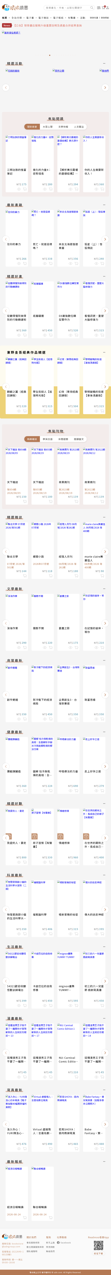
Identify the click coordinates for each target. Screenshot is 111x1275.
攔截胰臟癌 (14, 771)
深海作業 (12, 628)
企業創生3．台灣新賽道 (68, 701)
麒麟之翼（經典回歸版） (16, 393)
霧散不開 (38, 628)
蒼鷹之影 (64, 628)
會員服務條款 (33, 1242)
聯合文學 (12, 556)
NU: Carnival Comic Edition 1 (68, 1061)
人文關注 (79, 126)
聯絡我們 (50, 1251)
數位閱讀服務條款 (35, 1246)
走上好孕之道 (93, 771)
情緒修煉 (64, 843)
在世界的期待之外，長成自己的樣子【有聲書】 (94, 846)
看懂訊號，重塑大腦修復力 (94, 317)
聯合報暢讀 (40, 1207)
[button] (5, 87)
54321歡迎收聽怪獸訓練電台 (16, 988)
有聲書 (72, 17)
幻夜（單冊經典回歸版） (68, 393)
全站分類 (17, 17)
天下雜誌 (12, 482)
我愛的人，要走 (16, 843)
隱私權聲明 (32, 1251)
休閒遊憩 (63, 439)
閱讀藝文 (79, 439)
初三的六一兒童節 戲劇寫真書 (94, 988)
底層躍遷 (38, 316)
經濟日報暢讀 (15, 1207)
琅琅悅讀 (94, 17)
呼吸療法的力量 (68, 771)
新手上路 (50, 1242)
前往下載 (98, 1253)
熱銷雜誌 (32, 439)
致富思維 (90, 699)
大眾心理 (48, 126)
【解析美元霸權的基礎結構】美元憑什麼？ (68, 173)
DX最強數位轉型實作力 (67, 317)
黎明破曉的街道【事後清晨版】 (94, 393)
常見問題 (50, 1246)
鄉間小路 (38, 556)
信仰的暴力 (14, 244)
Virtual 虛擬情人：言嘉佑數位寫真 (42, 1133)
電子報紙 (58, 17)
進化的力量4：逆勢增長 (42, 171)
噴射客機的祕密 (68, 914)
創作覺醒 (12, 699)
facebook (66, 1242)
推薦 (4, 17)
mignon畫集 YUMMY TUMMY (67, 989)
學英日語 (48, 439)
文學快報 (63, 126)
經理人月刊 (66, 556)
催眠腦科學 (40, 914)
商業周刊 (64, 482)
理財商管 (32, 126)
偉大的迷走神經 (94, 914)
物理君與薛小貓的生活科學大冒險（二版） (16, 918)
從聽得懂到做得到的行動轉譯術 (16, 317)
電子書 (30, 17)
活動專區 (85, 17)
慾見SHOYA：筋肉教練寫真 (67, 1131)
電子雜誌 (43, 17)
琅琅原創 (105, 17)
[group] (55, 44)
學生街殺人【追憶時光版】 (42, 393)
